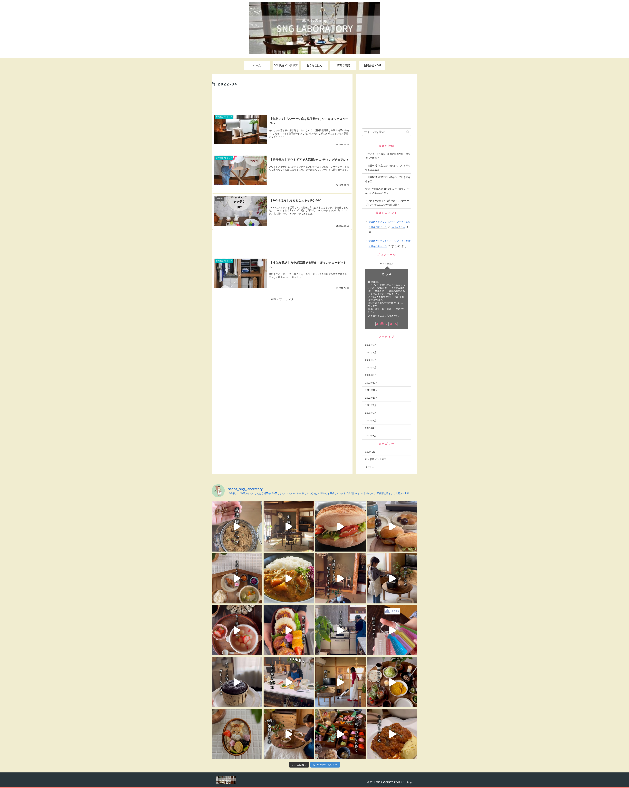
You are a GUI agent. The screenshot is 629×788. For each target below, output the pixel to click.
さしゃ (386, 274)
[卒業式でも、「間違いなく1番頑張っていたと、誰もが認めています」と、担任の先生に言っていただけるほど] (237, 578)
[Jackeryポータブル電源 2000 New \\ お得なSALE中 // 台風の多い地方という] (392, 578)
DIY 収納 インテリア (375, 459)
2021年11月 (371, 390)
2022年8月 (370, 345)
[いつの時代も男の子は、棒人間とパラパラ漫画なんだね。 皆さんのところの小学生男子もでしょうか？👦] (340, 630)
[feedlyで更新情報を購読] (391, 324)
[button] (408, 132)
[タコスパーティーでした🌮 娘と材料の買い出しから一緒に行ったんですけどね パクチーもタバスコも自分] (392, 682)
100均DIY (370, 451)
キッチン (369, 467)
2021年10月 (371, 397)
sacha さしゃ (398, 227)
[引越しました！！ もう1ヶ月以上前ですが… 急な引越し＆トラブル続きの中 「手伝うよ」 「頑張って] (289, 526)
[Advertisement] (282, 99)
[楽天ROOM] (387, 324)
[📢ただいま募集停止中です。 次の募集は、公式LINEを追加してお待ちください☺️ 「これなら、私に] (340, 578)
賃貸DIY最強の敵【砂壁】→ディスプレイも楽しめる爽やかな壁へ (387, 191)
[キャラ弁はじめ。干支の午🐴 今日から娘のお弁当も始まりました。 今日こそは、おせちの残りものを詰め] (237, 734)
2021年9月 (370, 405)
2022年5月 (370, 360)
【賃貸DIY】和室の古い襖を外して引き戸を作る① (387, 179)
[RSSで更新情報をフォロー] (396, 324)
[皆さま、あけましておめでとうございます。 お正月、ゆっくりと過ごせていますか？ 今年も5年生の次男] (340, 734)
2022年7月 (370, 352)
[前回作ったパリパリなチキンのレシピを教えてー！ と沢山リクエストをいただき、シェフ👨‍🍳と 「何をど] (392, 734)
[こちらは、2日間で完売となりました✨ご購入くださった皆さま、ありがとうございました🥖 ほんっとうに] (392, 526)
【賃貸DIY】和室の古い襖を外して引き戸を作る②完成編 (387, 167)
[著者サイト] (377, 324)
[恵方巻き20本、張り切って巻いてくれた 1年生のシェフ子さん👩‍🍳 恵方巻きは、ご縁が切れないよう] (289, 682)
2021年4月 (370, 428)
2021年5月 (370, 420)
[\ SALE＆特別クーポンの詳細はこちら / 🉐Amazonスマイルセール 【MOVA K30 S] (340, 682)
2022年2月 (370, 375)
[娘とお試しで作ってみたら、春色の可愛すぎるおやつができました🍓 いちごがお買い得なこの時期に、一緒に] (237, 630)
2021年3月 (370, 435)
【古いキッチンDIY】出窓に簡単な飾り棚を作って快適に (387, 156)
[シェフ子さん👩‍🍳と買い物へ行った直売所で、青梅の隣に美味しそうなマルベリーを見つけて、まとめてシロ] (237, 526)
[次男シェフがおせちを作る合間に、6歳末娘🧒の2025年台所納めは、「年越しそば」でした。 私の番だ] (289, 734)
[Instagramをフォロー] (382, 324)
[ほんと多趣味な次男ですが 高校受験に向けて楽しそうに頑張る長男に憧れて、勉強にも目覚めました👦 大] (392, 630)
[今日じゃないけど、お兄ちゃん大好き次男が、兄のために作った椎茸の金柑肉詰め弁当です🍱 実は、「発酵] (289, 630)
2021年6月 (370, 413)
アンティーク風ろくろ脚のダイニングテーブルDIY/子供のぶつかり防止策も (387, 202)
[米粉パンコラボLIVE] (340, 526)
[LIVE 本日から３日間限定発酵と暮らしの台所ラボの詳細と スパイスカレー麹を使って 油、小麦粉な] (289, 578)
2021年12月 (371, 382)
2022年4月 (370, 367)
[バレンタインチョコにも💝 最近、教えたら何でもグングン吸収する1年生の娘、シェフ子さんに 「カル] (237, 682)
